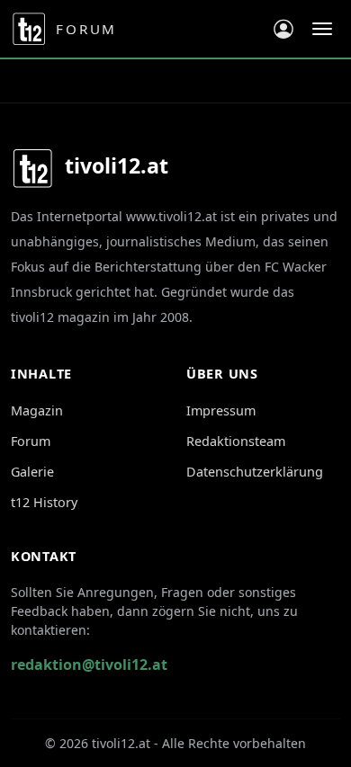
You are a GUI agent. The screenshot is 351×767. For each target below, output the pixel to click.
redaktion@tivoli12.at (89, 664)
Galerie (32, 471)
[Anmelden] (283, 29)
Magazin (37, 410)
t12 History (44, 502)
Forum (30, 441)
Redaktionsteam (235, 441)
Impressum (221, 410)
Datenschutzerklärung (254, 471)
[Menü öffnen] (322, 29)
